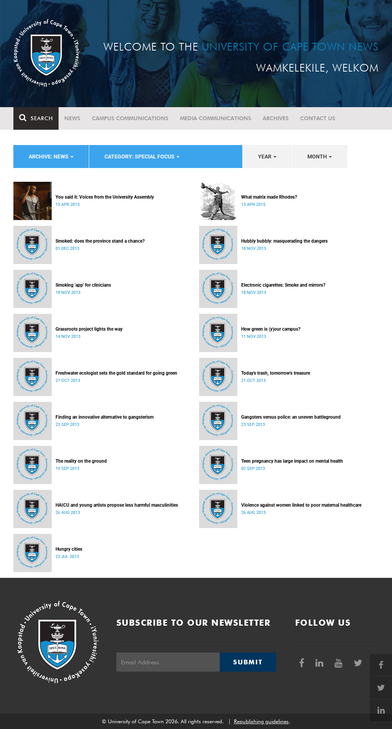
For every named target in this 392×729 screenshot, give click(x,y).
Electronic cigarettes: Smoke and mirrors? (283, 285)
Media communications (215, 118)
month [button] (317, 156)
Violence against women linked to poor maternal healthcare (301, 505)
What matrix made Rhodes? (269, 197)
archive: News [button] (49, 156)
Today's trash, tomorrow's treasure (275, 373)
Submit (247, 662)
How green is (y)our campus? (271, 329)
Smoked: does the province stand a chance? (100, 241)
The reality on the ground (81, 461)
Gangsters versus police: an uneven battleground (291, 417)
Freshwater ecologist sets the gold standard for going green (116, 373)
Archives (276, 118)
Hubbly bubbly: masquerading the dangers (284, 241)
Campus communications (130, 118)
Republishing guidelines (261, 721)
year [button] (265, 156)
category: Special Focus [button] (140, 156)
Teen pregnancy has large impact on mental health (292, 461)
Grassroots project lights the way (89, 329)
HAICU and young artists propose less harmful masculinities (117, 505)
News (72, 118)
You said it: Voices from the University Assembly (105, 197)
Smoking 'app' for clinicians (83, 285)
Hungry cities (69, 549)
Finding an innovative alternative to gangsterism (105, 417)
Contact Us (317, 118)
